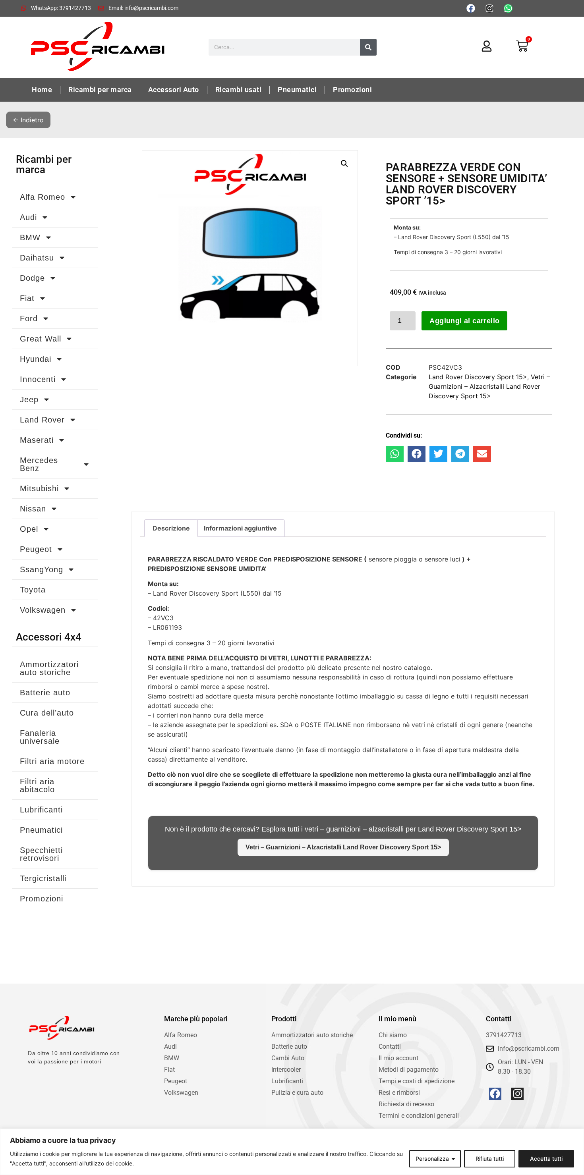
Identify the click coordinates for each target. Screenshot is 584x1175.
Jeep (29, 399)
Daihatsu (37, 257)
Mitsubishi (39, 488)
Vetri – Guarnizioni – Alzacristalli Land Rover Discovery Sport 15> (489, 386)
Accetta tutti (546, 1158)
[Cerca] (368, 47)
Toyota (33, 589)
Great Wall (40, 338)
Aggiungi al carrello (464, 321)
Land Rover (42, 419)
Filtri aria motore (52, 761)
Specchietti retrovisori (41, 854)
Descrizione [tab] (171, 528)
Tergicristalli (43, 878)
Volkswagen (43, 610)
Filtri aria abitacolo (37, 785)
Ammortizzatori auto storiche (49, 668)
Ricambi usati (238, 89)
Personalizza (432, 1158)
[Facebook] (470, 8)
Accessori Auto (173, 89)
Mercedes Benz (39, 464)
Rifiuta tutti (490, 1158)
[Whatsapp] (508, 8)
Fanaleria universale (40, 737)
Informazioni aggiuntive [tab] (240, 528)
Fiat (27, 298)
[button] (344, 163)
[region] (292, 1152)
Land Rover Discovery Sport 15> (478, 377)
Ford (29, 318)
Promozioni (352, 89)
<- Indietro (28, 120)
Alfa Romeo (42, 197)
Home (42, 89)
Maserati (37, 440)
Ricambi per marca (100, 89)
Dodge (32, 278)
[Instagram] (489, 8)
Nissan (33, 508)
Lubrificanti (41, 809)
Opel (29, 529)
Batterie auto (45, 692)
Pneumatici (297, 89)
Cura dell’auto (47, 712)
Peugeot (36, 549)
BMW (30, 237)
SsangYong (41, 569)
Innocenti (38, 379)
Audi (28, 217)
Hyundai (35, 359)
